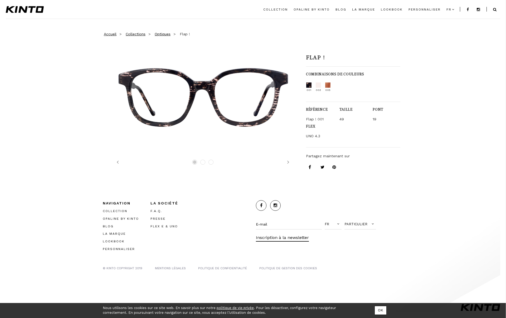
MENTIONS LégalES (170, 268)
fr (448, 9)
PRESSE (158, 219)
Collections (135, 34)
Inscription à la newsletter (282, 237)
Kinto (25, 9)
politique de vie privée (235, 308)
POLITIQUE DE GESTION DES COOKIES (288, 268)
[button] (333, 224)
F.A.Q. (156, 211)
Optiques (163, 34)
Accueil (110, 34)
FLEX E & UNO (164, 226)
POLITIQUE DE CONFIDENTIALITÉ (222, 268)
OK (380, 310)
